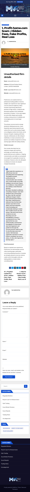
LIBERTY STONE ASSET (17, 428)
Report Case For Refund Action (11, 399)
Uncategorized (5, 24)
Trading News (6, 414)
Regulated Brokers (8, 395)
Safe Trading (6, 403)
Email (4, 350)
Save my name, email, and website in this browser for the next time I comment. (13, 371)
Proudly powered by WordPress (10, 487)
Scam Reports (6, 411)
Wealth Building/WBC (8, 431)
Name (4, 341)
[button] (27, 15)
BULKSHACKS (6, 428)
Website (5, 359)
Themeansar (14, 489)
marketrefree (12, 41)
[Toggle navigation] (15, 15)
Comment (5, 311)
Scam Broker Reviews (8, 407)
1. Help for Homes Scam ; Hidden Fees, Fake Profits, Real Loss (21, 275)
